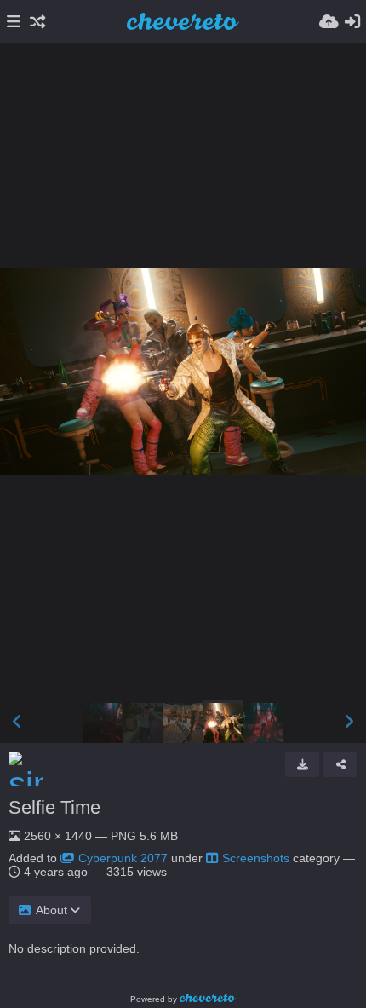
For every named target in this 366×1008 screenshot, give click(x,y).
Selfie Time (54, 807)
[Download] (302, 764)
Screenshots (255, 858)
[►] (349, 722)
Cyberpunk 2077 (123, 858)
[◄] (17, 722)
